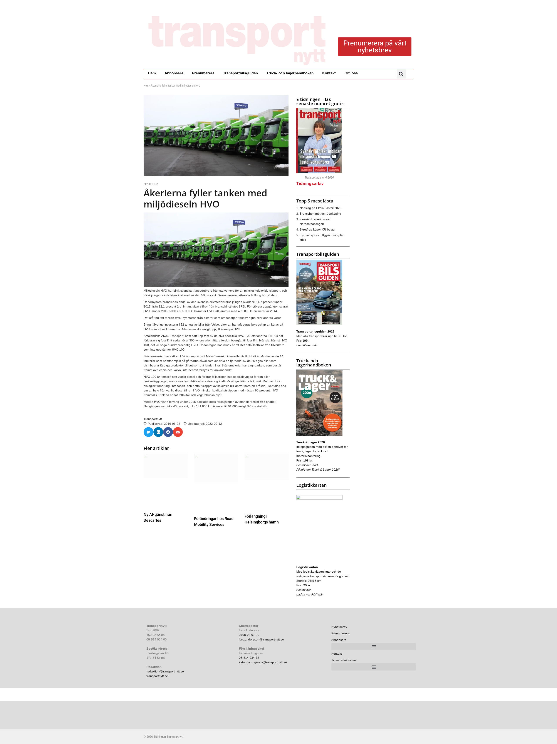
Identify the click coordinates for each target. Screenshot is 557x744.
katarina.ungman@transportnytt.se (263, 662)
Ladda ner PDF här (309, 594)
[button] (401, 74)
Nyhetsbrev (339, 627)
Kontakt (329, 73)
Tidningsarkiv (310, 183)
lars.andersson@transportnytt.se (261, 639)
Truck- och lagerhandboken (290, 73)
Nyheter (151, 184)
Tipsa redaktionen (343, 660)
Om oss (351, 73)
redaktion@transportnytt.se (165, 671)
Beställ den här (306, 345)
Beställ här (303, 590)
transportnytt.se (157, 676)
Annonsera (173, 73)
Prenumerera (203, 73)
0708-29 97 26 (249, 635)
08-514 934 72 (249, 657)
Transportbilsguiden (240, 73)
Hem (152, 73)
